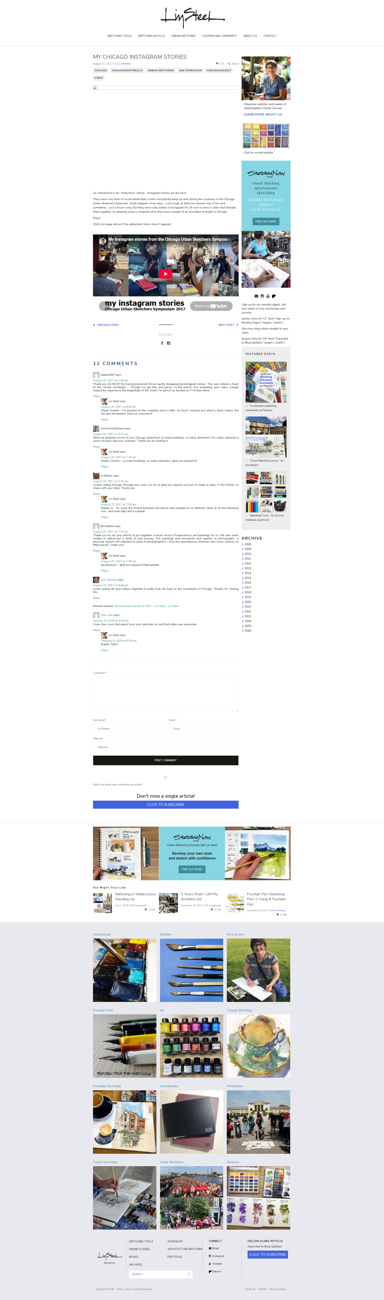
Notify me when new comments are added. (118, 784)
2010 (248, 553)
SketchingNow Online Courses (263, 108)
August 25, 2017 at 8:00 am (118, 407)
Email (215, 1248)
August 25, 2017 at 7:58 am (118, 561)
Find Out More (266, 221)
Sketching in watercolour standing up (135, 896)
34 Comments (278, 910)
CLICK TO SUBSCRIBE (165, 804)
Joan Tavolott (108, 580)
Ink (162, 1010)
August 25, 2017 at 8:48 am (110, 585)
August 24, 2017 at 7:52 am (110, 532)
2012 (248, 563)
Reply (96, 396)
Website (98, 738)
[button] (189, 1274)
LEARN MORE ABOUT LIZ (263, 114)
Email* (172, 720)
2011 (248, 558)
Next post (227, 325)
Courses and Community (219, 36)
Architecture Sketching (183, 1249)
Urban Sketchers (161, 70)
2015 (248, 577)
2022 (248, 611)
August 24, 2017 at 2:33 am (110, 481)
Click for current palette (258, 152)
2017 (248, 587)
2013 (248, 568)
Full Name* (99, 720)
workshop (175, 1241)
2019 (248, 597)
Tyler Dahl (106, 615)
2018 (248, 592)
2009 (248, 549)
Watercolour (102, 934)
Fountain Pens (103, 1010)
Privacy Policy (278, 1289)
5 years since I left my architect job (199, 896)
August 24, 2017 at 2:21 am (110, 434)
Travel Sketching (105, 1162)
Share (235, 64)
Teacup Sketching (239, 1010)
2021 (248, 606)
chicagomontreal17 (127, 70)
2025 (248, 625)
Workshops (235, 1086)
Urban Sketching (183, 36)
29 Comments (139, 905)
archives (135, 1265)
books (133, 1257)
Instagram (218, 1256)
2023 (248, 616)
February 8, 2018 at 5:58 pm (119, 641)
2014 (248, 573)
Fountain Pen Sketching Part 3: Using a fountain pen (266, 899)
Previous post (107, 325)
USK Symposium (190, 70)
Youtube (217, 1264)
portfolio (174, 1257)
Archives (250, 1289)
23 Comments (213, 905)
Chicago (100, 70)
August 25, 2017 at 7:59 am (118, 457)
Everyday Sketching (107, 1086)
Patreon (216, 1271)
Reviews (233, 1162)
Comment (99, 673)
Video (98, 77)
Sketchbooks (169, 1086)
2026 (248, 630)
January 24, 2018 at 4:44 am (111, 621)
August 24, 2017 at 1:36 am (110, 380)
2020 (248, 601)
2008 (248, 544)
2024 (248, 621)
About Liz (250, 36)
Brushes (165, 934)
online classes (139, 1249)
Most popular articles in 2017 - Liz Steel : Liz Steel (147, 606)
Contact (270, 36)
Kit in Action (235, 934)
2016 (248, 582)
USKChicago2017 (219, 70)
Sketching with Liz (151, 36)
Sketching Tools (119, 36)
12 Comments (123, 64)
